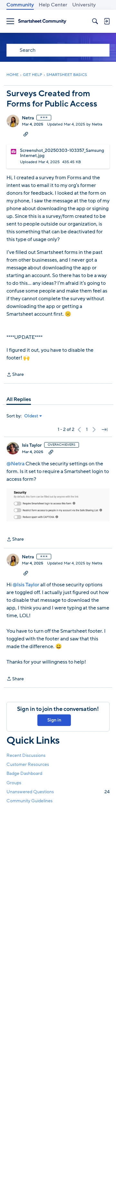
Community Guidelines (29, 801)
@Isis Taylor (26, 584)
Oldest (31, 416)
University (84, 4)
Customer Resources (27, 764)
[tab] (19, 399)
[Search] (95, 21)
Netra (28, 118)
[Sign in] (106, 21)
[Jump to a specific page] (104, 429)
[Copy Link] (26, 134)
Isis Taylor (32, 445)
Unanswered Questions (58, 792)
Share (15, 374)
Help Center (53, 4)
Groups (13, 783)
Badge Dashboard (24, 773)
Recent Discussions (25, 755)
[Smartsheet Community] (42, 21)
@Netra (15, 463)
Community (20, 4)
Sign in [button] (54, 720)
